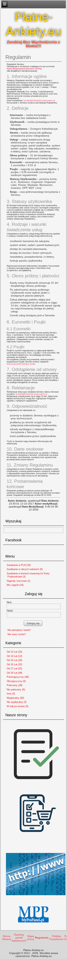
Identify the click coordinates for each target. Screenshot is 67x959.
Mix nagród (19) (15, 585)
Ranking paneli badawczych (19, 937)
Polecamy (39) (14, 685)
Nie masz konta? (16, 634)
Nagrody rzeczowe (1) (18, 580)
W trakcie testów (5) (17, 706)
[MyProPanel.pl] (33, 925)
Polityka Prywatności (56, 938)
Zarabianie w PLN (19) (19, 565)
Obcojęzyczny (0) (16, 681)
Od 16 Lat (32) (14, 664)
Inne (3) (11, 693)
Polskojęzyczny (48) (18, 676)
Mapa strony (30, 938)
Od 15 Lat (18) (14, 660)
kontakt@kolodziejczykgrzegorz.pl (39, 100)
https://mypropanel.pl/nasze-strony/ (24, 69)
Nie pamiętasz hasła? (19, 630)
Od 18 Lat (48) (14, 672)
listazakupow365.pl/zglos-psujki (21, 364)
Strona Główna (6, 938)
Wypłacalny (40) (15, 698)
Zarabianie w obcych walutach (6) (25, 569)
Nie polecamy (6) (16, 689)
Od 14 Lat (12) (14, 656)
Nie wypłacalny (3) (16, 702)
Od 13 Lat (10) (14, 651)
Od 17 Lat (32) (14, 668)
